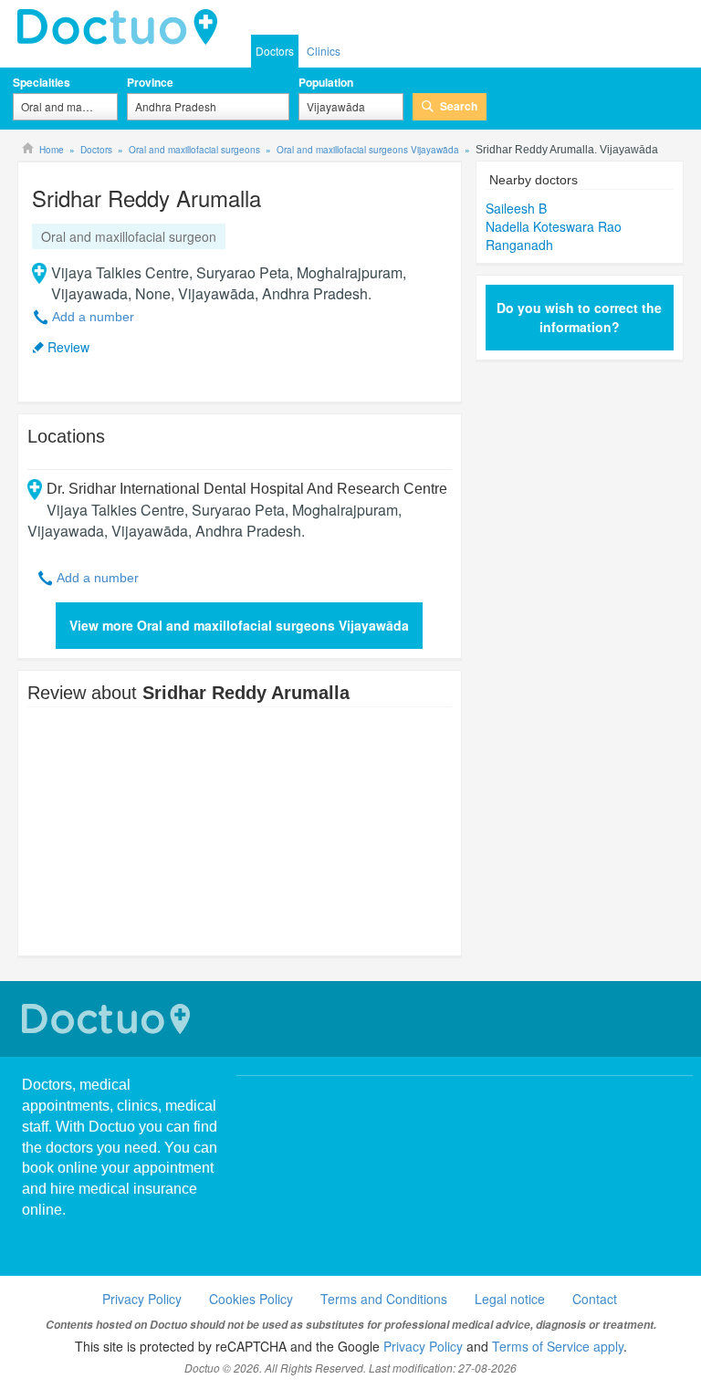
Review (68, 347)
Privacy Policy (142, 1299)
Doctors (275, 50)
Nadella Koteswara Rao (554, 226)
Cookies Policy (251, 1299)
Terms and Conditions (383, 1299)
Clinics (323, 50)
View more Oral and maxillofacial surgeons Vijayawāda (239, 625)
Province (150, 82)
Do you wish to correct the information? (579, 317)
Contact (594, 1299)
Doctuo (108, 1019)
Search (458, 106)
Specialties (41, 82)
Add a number (93, 316)
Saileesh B (516, 208)
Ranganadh (519, 244)
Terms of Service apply (557, 1346)
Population (325, 82)
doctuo (122, 27)
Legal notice (510, 1299)
